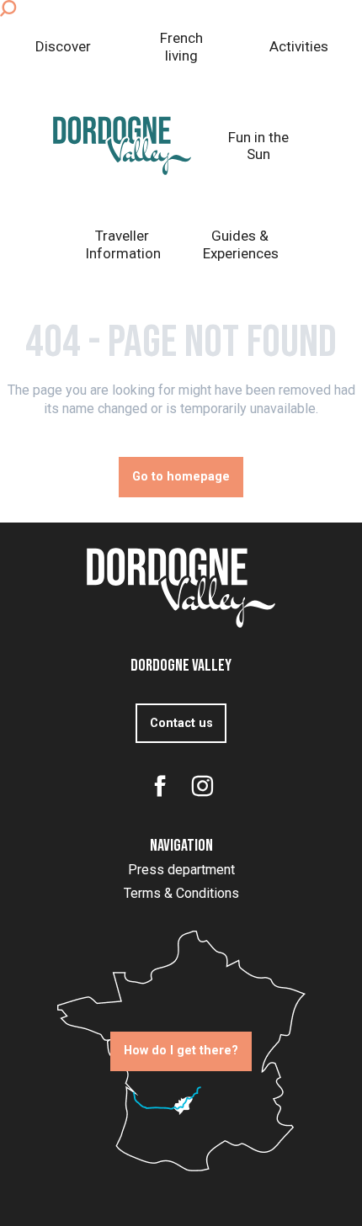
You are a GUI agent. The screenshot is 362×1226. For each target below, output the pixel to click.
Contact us (181, 723)
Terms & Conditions (181, 893)
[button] (8, 8)
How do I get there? (181, 1050)
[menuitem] (63, 46)
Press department (181, 870)
